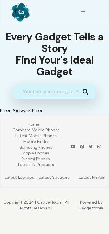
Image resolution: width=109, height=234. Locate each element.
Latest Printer (92, 177)
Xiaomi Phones (36, 158)
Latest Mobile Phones (36, 135)
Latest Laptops (19, 177)
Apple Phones (36, 153)
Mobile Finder (36, 141)
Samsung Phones (35, 147)
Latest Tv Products (36, 164)
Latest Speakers (54, 177)
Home (33, 124)
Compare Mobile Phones (36, 129)
